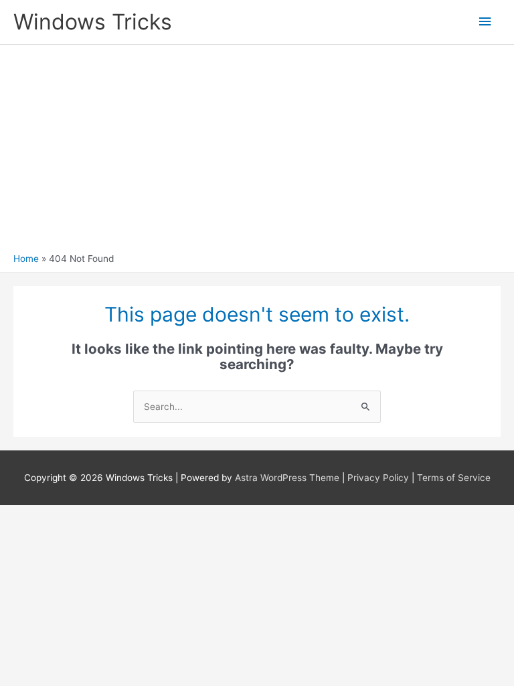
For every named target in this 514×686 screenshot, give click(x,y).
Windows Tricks (92, 22)
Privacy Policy (378, 477)
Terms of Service (454, 477)
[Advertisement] (257, 152)
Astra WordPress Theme (287, 477)
